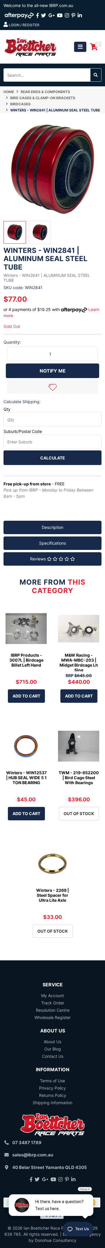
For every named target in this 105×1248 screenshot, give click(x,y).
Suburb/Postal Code (23, 431)
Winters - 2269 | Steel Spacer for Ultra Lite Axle (52, 895)
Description (52, 527)
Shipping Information (52, 1102)
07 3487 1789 (26, 1142)
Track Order (52, 1002)
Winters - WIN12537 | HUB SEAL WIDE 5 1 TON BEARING (26, 777)
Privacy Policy (52, 1088)
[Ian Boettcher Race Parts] (31, 46)
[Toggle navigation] (80, 47)
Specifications (52, 543)
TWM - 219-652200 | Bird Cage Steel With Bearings (79, 777)
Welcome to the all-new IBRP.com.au (38, 5)
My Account (52, 995)
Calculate (52, 457)
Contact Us (52, 1056)
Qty (7, 409)
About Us (52, 1041)
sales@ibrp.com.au (32, 1155)
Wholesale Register (52, 1017)
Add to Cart (26, 695)
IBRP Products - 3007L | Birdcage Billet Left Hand (26, 660)
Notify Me (53, 371)
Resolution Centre (52, 1010)
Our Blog (52, 1048)
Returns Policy (52, 1095)
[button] (52, 386)
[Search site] (96, 75)
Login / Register (23, 25)
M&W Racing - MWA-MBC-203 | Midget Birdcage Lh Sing (79, 662)
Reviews (38, 558)
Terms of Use (52, 1080)
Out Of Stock (79, 813)
